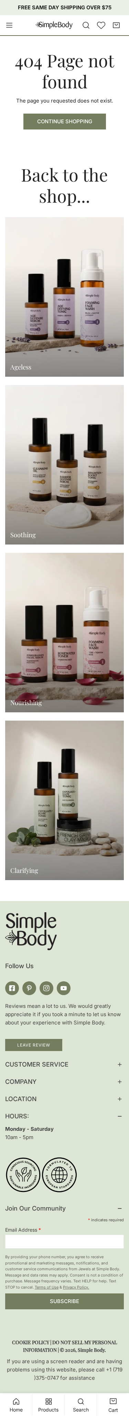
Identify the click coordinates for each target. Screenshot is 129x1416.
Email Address (23, 1230)
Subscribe (64, 1301)
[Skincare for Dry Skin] (64, 632)
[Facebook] (12, 988)
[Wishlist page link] (101, 25)
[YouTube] (64, 988)
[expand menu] (9, 25)
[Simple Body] (54, 25)
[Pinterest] (29, 988)
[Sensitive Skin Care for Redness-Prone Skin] (64, 465)
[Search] (86, 25)
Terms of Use (46, 1287)
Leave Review (33, 1045)
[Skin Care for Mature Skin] (64, 297)
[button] (116, 25)
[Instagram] (46, 988)
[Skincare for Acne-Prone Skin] (64, 800)
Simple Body (91, 1350)
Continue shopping (64, 121)
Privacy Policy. (76, 1287)
